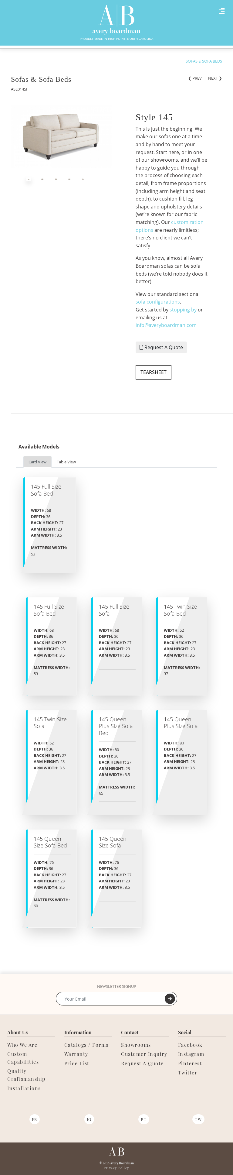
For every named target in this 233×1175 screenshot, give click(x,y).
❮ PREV (195, 78)
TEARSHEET (153, 372)
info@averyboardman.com (166, 325)
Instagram (191, 1054)
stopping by (183, 309)
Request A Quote (163, 347)
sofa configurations (158, 301)
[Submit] (170, 999)
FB (34, 1119)
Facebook (190, 1045)
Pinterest (190, 1063)
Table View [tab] (66, 462)
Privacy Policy (116, 1168)
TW (198, 1119)
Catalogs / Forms (86, 1045)
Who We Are (22, 1045)
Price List (76, 1063)
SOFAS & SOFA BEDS (204, 61)
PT (144, 1119)
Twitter (188, 1072)
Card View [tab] (37, 462)
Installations (24, 1088)
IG (89, 1119)
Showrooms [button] (136, 1045)
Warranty (76, 1054)
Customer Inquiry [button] (144, 1054)
